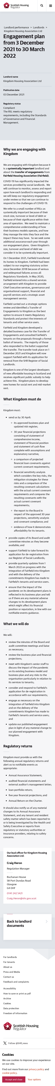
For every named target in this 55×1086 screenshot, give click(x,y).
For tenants (9, 962)
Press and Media (11, 972)
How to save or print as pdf (17, 993)
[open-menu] (50, 6)
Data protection (11, 1008)
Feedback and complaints (16, 981)
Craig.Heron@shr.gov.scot (21, 898)
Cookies (7, 1003)
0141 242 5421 (15, 893)
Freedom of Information (15, 1013)
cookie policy (9, 1072)
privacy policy (36, 1069)
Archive (7, 998)
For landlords (10, 957)
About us (7, 967)
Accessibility (9, 988)
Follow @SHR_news (18, 1043)
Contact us (8, 976)
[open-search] (41, 6)
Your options (34, 1079)
